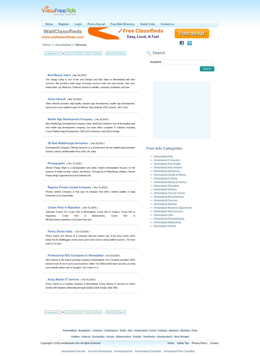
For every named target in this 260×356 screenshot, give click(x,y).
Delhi (123, 330)
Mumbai (185, 330)
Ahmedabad (70, 330)
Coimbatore (111, 330)
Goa (130, 330)
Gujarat (86, 336)
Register (63, 24)
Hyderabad (140, 330)
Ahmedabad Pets (163, 156)
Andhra (75, 336)
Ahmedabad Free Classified (179, 351)
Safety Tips (183, 343)
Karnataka (98, 336)
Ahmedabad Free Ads (73, 351)
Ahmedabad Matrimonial (167, 222)
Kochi (152, 330)
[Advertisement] (90, 64)
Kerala (110, 336)
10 (99, 53)
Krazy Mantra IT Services (64, 279)
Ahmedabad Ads (123, 351)
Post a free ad (96, 24)
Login (78, 24)
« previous (51, 53)
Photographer (57, 163)
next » (122, 53)
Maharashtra (123, 336)
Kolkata (162, 330)
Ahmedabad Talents (165, 226)
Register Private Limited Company (70, 187)
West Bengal (181, 336)
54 (108, 53)
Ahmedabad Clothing (165, 178)
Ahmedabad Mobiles (165, 189)
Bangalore (85, 330)
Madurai (173, 330)
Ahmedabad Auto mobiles (168, 167)
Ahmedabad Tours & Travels (169, 193)
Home (49, 24)
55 (114, 53)
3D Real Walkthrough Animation (68, 143)
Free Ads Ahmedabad (100, 351)
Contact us (167, 24)
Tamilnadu (149, 336)
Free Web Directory (122, 24)
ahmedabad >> (65, 44)
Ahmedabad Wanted (165, 204)
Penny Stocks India (61, 231)
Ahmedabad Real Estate (167, 163)
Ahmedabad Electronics (167, 171)
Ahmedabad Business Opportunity (173, 207)
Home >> (48, 44)
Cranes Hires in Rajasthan (64, 207)
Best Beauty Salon (60, 75)
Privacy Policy (199, 343)
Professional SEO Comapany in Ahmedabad (76, 255)
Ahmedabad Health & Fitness (170, 174)
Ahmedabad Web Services (168, 211)
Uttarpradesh (164, 336)
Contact (214, 343)
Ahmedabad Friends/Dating (169, 218)
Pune (194, 330)
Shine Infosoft (57, 99)
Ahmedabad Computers (167, 160)
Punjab (137, 336)
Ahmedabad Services (166, 200)
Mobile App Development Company (70, 119)
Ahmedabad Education (166, 185)
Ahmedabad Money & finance (170, 182)
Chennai (97, 330)
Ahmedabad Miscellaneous (169, 196)
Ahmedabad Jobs (163, 215)
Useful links (147, 24)
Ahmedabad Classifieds (148, 351)
